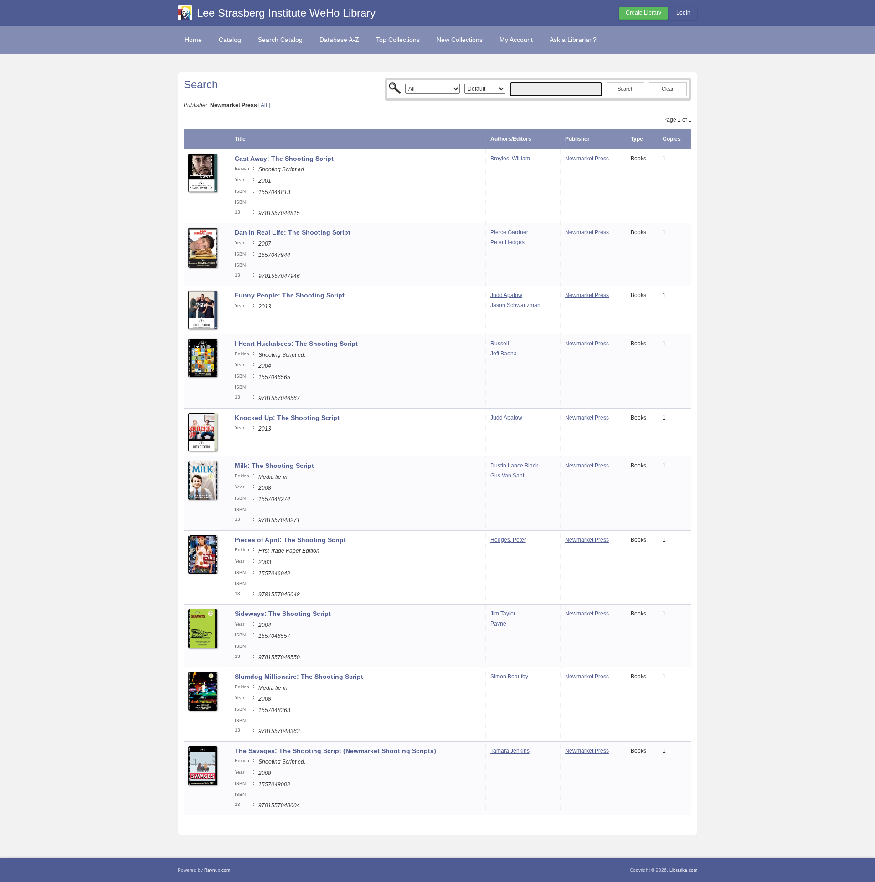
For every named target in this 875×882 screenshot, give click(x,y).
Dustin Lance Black (514, 465)
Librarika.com (683, 869)
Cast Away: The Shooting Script (284, 158)
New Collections (460, 39)
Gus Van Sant (507, 475)
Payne (498, 623)
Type (637, 139)
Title (240, 139)
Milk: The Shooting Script (274, 465)
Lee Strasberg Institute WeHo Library (286, 13)
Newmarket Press (587, 158)
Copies (672, 139)
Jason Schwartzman (515, 305)
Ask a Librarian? (573, 39)
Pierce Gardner (509, 232)
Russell (499, 343)
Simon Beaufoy (509, 676)
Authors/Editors (510, 139)
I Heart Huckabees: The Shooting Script (296, 343)
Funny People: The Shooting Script (290, 295)
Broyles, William (510, 158)
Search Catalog (280, 39)
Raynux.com (217, 869)
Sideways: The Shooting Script (283, 613)
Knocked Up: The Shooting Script (287, 417)
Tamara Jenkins (510, 751)
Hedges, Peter (508, 540)
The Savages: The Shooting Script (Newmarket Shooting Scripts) (335, 750)
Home (193, 39)
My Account (516, 39)
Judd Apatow (506, 295)
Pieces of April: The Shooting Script (290, 540)
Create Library (643, 13)
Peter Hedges (507, 242)
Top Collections (398, 39)
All (264, 105)
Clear (668, 89)
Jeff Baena (503, 353)
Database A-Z (339, 39)
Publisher (577, 139)
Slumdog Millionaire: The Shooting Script (299, 676)
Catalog (230, 39)
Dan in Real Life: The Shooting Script (292, 232)
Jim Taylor (502, 613)
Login (683, 13)
